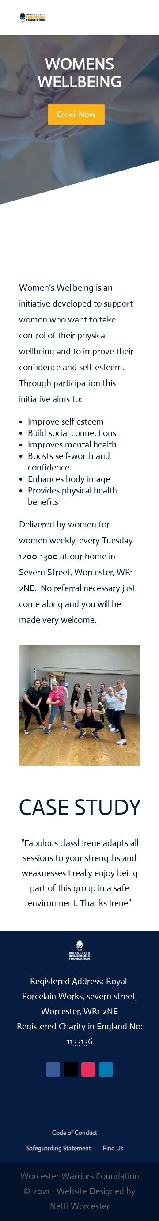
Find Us (113, 1148)
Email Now (76, 114)
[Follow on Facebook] (53, 1069)
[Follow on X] (71, 1069)
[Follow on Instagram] (88, 1069)
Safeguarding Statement (58, 1148)
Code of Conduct (74, 1133)
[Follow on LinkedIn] (106, 1069)
